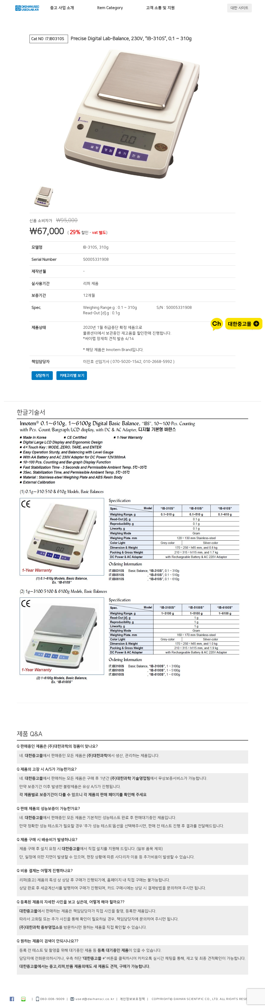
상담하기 (42, 376)
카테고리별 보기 (72, 376)
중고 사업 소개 (62, 8)
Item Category (110, 8)
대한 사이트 (239, 8)
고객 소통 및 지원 (160, 8)
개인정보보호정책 (132, 999)
